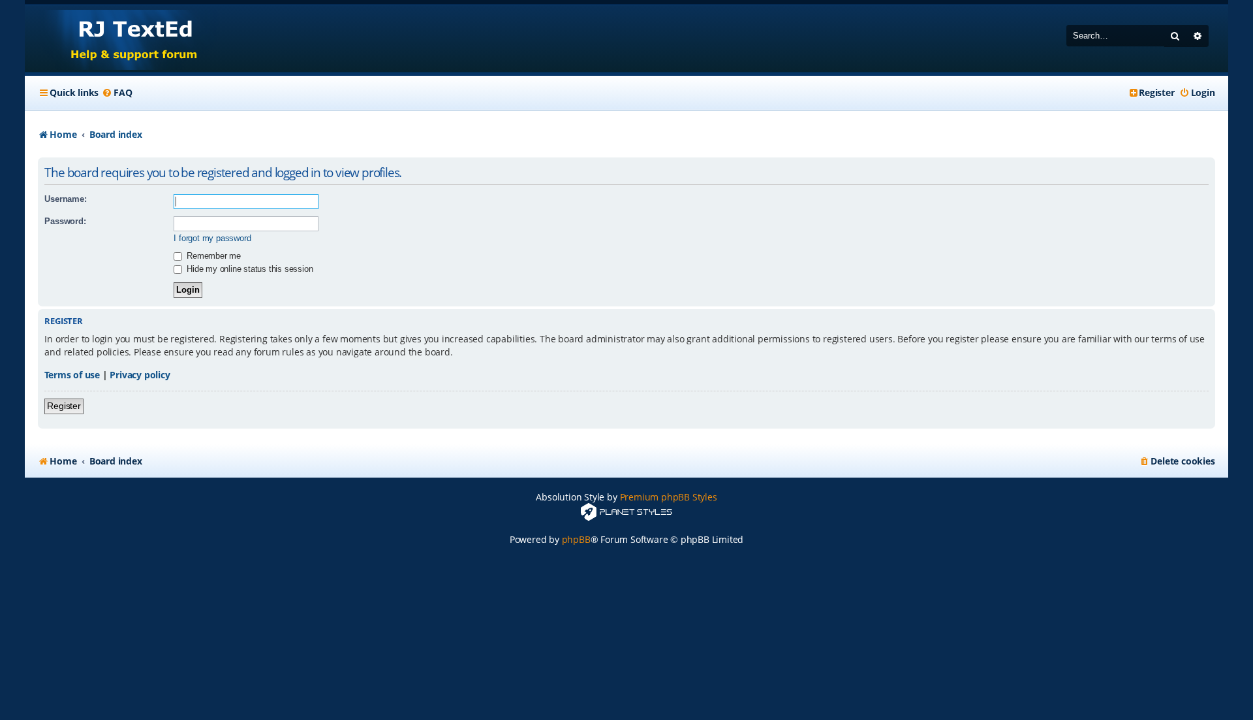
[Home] (122, 39)
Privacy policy (140, 374)
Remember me (212, 256)
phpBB (576, 539)
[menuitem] (117, 92)
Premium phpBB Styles (668, 497)
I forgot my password (212, 238)
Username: (65, 199)
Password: (64, 221)
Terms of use (72, 374)
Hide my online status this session (248, 269)
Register (63, 406)
